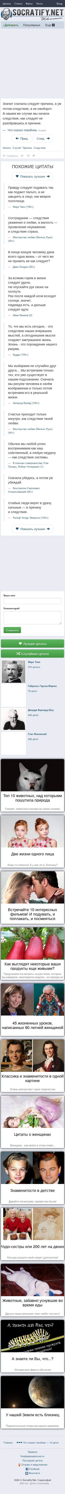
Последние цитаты (32, 1460)
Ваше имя (9, 595)
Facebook (34, 1469)
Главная (8, 1442)
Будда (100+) (20, 354)
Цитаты (7, 3)
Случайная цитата (34, 653)
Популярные (31, 25)
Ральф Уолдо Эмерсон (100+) (30, 517)
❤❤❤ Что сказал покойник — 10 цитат (37, 1442)
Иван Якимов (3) (22, 315)
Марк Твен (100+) (23, 206)
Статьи (18, 3)
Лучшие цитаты (34, 643)
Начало (7, 147)
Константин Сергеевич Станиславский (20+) (24, 489)
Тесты (39, 3)
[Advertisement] (32, 63)
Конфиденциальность (32, 1456)
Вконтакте (34, 1473)
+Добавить (11, 25)
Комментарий (12, 608)
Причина (27, 147)
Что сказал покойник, (27, 130)
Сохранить (12, 630)
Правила (32, 1452)
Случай (17, 147)
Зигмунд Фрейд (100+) (26, 403)
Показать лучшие (32, 176)
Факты (29, 3)
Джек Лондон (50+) (24, 266)
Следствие (40, 147)
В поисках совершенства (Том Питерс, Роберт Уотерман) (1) (28, 464)
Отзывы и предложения (34, 1464)
